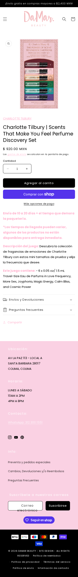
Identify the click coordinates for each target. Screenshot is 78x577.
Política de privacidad (25, 561)
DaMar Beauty (27, 550)
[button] (5, 19)
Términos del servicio (56, 561)
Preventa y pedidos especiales (29, 462)
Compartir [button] (15, 322)
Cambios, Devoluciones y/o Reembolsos (36, 471)
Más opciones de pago (39, 203)
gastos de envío (17, 154)
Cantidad (9, 161)
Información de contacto (53, 568)
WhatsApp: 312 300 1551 (25, 422)
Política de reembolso (47, 555)
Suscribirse (58, 505)
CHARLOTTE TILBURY (17, 118)
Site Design (46, 550)
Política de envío (23, 568)
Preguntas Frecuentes (23, 480)
